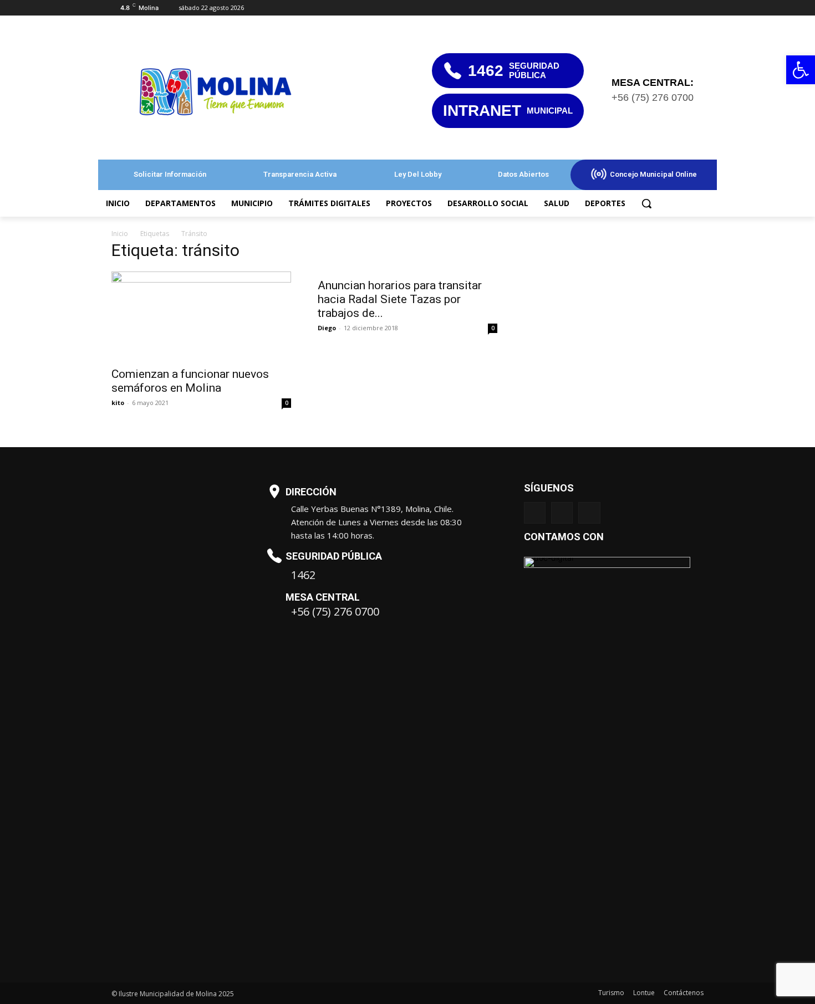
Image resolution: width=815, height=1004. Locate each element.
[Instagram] (562, 513)
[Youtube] (589, 513)
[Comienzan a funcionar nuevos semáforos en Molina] (201, 316)
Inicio (119, 233)
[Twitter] (697, 8)
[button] (646, 203)
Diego (327, 328)
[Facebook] (681, 8)
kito (117, 402)
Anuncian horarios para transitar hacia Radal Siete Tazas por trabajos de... (400, 299)
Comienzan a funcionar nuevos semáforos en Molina (190, 381)
